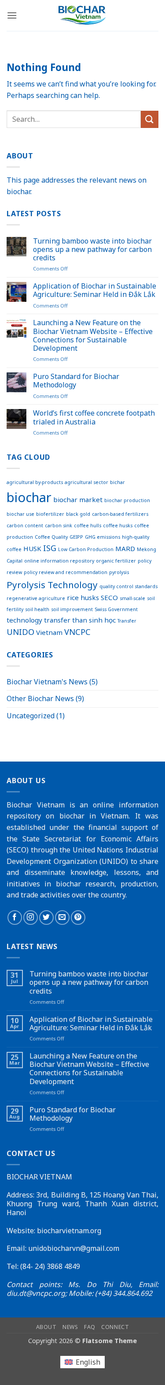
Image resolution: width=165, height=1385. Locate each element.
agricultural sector (86, 482)
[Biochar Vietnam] (82, 15)
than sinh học (94, 620)
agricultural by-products (35, 482)
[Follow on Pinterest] (78, 917)
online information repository (59, 561)
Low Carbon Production (86, 549)
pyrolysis (119, 572)
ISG (49, 548)
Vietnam (49, 632)
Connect (115, 1327)
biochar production (127, 500)
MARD (125, 548)
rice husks (83, 597)
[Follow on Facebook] (14, 917)
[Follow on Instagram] (30, 917)
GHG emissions (102, 537)
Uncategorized (31, 716)
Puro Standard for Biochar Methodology (76, 380)
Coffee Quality (51, 537)
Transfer (126, 621)
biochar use (20, 514)
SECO (109, 597)
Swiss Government (116, 609)
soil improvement (72, 609)
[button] (12, 15)
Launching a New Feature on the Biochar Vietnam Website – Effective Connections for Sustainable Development (93, 336)
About (46, 1327)
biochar (29, 497)
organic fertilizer (116, 561)
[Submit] (149, 119)
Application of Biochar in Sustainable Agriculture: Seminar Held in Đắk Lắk (94, 290)
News (70, 1327)
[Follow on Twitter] (46, 917)
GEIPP (76, 537)
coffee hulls (87, 525)
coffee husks (117, 525)
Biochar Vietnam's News (47, 682)
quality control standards (128, 586)
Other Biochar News (40, 698)
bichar (117, 482)
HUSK (32, 548)
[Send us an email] (62, 917)
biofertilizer (50, 514)
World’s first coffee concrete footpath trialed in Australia (94, 417)
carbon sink (58, 525)
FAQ (89, 1327)
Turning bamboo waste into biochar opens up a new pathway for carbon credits (92, 250)
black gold (78, 514)
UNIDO (20, 632)
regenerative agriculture (36, 598)
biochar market (78, 499)
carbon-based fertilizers (120, 514)
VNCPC (77, 632)
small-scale (132, 598)
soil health (37, 609)
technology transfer (38, 620)
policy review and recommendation (65, 572)
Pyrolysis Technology (52, 584)
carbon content (25, 525)
